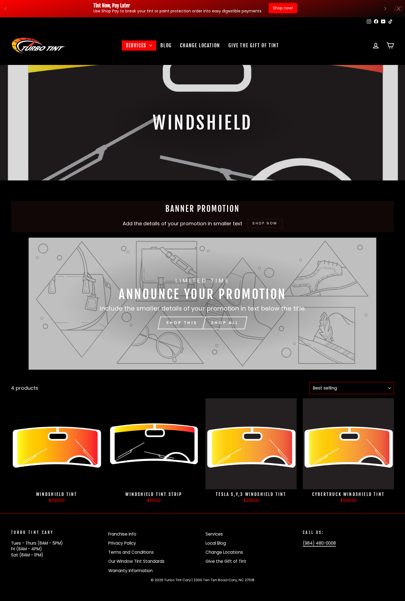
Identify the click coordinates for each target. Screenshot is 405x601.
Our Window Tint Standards (136, 561)
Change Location (200, 45)
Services (137, 45)
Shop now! (283, 8)
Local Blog (216, 543)
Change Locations (224, 552)
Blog (166, 45)
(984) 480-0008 (319, 543)
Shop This (181, 322)
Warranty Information (130, 570)
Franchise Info (122, 534)
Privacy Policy (122, 543)
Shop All (225, 322)
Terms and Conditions (131, 552)
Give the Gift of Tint (253, 45)
